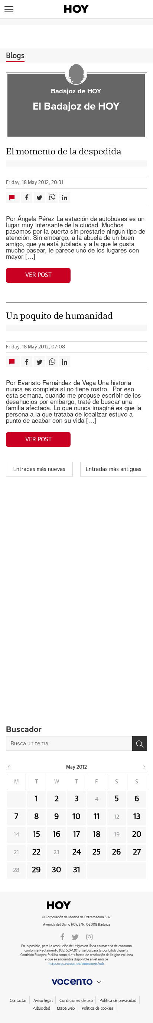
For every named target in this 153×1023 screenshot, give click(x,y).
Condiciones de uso (75, 1001)
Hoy (76, 905)
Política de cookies (98, 1008)
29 (36, 870)
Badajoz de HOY (76, 91)
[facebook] (62, 936)
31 (76, 870)
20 (136, 834)
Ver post (38, 275)
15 (36, 834)
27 (137, 852)
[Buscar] (139, 743)
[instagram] (89, 936)
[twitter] (75, 936)
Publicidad (41, 1008)
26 (116, 852)
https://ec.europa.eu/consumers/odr (76, 964)
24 (76, 852)
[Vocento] (76, 982)
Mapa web (66, 1008)
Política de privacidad (118, 1001)
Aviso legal (42, 1001)
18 (97, 834)
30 (56, 870)
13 (136, 816)
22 (36, 852)
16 (57, 834)
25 (96, 852)
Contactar (18, 1001)
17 (76, 834)
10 (76, 816)
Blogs (15, 56)
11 (97, 816)
